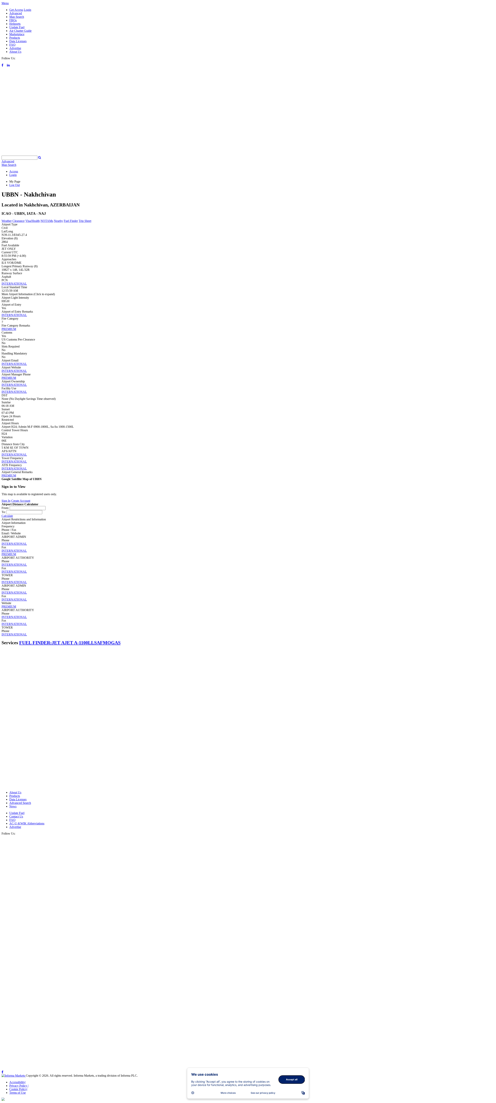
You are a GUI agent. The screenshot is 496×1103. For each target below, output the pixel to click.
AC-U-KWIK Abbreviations (26, 823)
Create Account (20, 500)
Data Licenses (18, 41)
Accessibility (17, 1082)
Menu (5, 3)
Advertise (15, 48)
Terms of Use (17, 1092)
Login (27, 9)
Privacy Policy (18, 1085)
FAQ (12, 44)
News (12, 806)
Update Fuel (16, 27)
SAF (98, 642)
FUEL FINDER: (35, 642)
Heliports (15, 23)
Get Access (16, 9)
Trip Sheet (85, 220)
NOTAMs (46, 220)
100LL (87, 642)
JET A (58, 642)
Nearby (58, 220)
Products (14, 37)
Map (9, 164)
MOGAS (112, 642)
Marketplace (16, 34)
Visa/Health (32, 220)
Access (13, 171)
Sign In (6, 500)
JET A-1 (73, 642)
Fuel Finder (71, 220)
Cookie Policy (18, 1089)
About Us (15, 51)
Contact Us (16, 816)
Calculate (7, 515)
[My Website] (248, 153)
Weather (7, 220)
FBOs (13, 20)
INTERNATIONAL (14, 283)
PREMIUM (9, 329)
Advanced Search (20, 803)
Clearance (18, 220)
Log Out (14, 185)
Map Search (16, 16)
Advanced (15, 13)
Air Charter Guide (20, 30)
